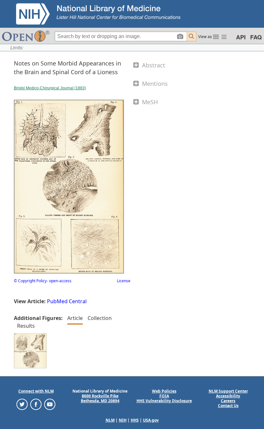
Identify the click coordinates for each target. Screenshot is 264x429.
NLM (110, 420)
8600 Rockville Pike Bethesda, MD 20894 (100, 398)
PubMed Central (67, 301)
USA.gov (151, 420)
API (241, 37)
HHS (135, 420)
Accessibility (228, 396)
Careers (228, 401)
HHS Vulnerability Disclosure (164, 401)
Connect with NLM (36, 391)
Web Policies (164, 391)
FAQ (256, 37)
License (123, 281)
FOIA (164, 396)
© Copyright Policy (30, 281)
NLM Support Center (228, 391)
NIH (123, 420)
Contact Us (228, 405)
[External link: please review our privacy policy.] (22, 404)
